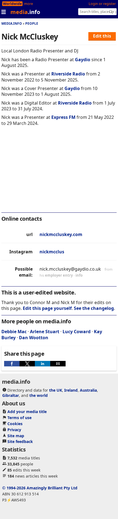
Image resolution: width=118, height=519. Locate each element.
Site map (15, 435)
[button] (11, 363)
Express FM (63, 117)
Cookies (15, 423)
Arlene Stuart (44, 332)
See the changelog (94, 308)
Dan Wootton (33, 338)
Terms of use (19, 417)
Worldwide (12, 3)
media (25, 12)
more (28, 3)
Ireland (71, 390)
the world (38, 395)
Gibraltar (10, 395)
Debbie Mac (14, 332)
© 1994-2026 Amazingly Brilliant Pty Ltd (39, 487)
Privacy (14, 429)
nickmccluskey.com (61, 234)
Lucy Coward (77, 332)
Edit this (102, 36)
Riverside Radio (68, 74)
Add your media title (27, 411)
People (31, 23)
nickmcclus (52, 252)
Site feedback (20, 441)
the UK (55, 390)
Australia (88, 390)
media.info (11, 23)
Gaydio (82, 60)
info (79, 275)
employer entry (59, 275)
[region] (59, 172)
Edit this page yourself (47, 308)
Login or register (102, 3)
